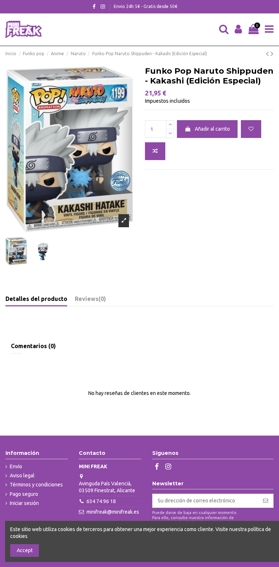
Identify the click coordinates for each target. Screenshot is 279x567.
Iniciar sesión (24, 503)
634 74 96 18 (101, 501)
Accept (25, 550)
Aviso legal (22, 475)
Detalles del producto (36, 298)
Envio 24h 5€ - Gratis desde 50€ (145, 6)
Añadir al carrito (212, 129)
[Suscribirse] (265, 501)
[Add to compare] (155, 151)
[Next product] (272, 53)
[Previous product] (268, 53)
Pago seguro (24, 494)
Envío (16, 466)
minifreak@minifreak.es (112, 512)
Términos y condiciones (36, 485)
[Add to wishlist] (251, 129)
